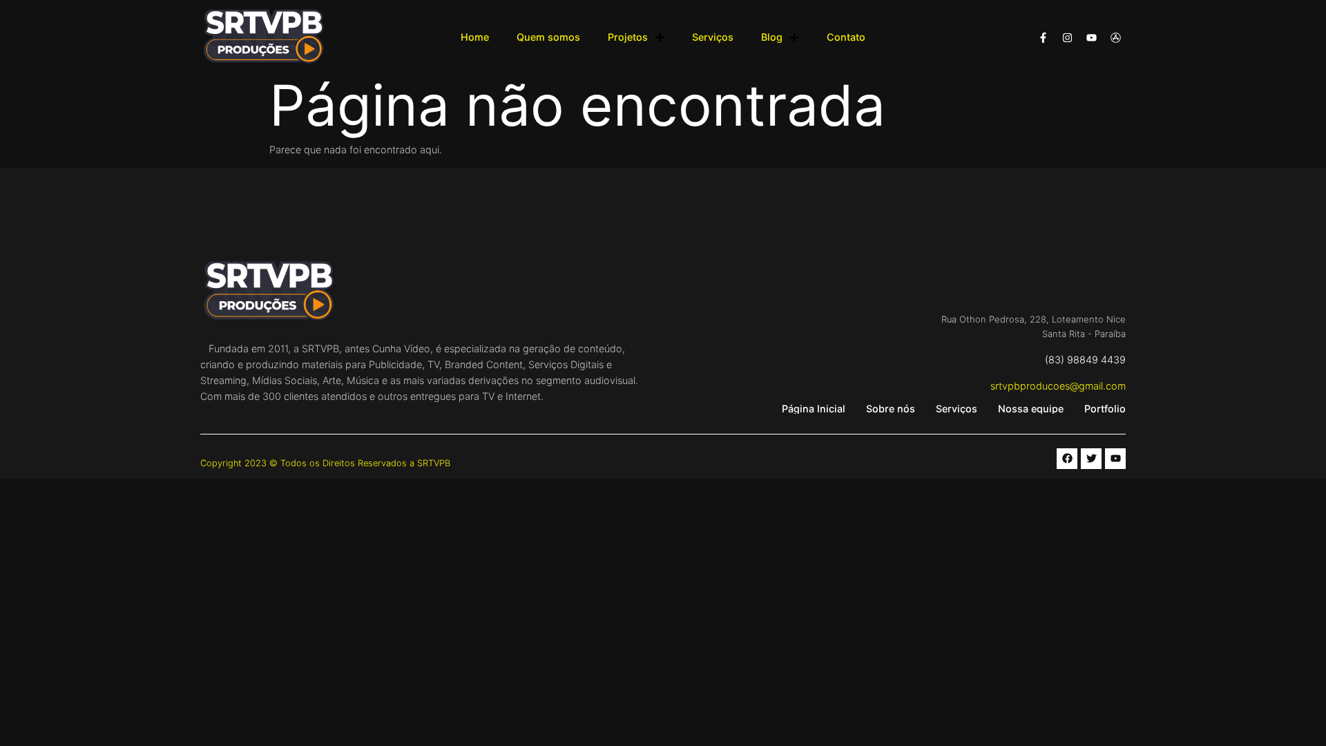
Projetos (628, 37)
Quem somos (548, 37)
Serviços (712, 37)
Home (475, 37)
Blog (771, 37)
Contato (846, 37)
